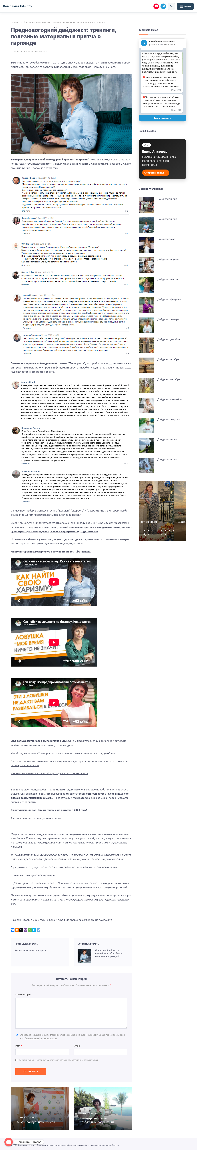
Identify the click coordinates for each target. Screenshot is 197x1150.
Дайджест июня (167, 219)
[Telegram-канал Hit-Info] (163, 6)
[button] (145, 530)
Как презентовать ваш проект (31, 950)
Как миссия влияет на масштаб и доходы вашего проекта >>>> (49, 773)
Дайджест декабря (168, 339)
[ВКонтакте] (12, 930)
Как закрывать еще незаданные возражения (97, 1120)
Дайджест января (168, 319)
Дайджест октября (168, 379)
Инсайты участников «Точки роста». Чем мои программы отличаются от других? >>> (63, 753)
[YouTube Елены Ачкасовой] (156, 6)
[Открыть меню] (185, 6)
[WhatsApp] (30, 930)
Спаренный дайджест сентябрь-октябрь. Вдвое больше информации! (108, 953)
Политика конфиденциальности (41, 1038)
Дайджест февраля (169, 299)
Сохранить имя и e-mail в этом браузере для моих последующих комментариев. (59, 1060)
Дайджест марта (167, 279)
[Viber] (25, 930)
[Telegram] (38, 930)
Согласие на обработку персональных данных (90, 1145)
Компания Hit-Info (17, 6)
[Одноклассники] (17, 930)
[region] (162, 81)
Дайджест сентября (169, 399)
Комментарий (23, 994)
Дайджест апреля (168, 259)
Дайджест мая (166, 239)
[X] (21, 930)
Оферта (115, 1145)
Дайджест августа (168, 419)
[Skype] (34, 930)
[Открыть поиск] (171, 6)
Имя (18, 1045)
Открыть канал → (162, 118)
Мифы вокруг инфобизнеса (36, 1122)
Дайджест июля (167, 199)
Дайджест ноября (168, 359)
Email (77, 1045)
